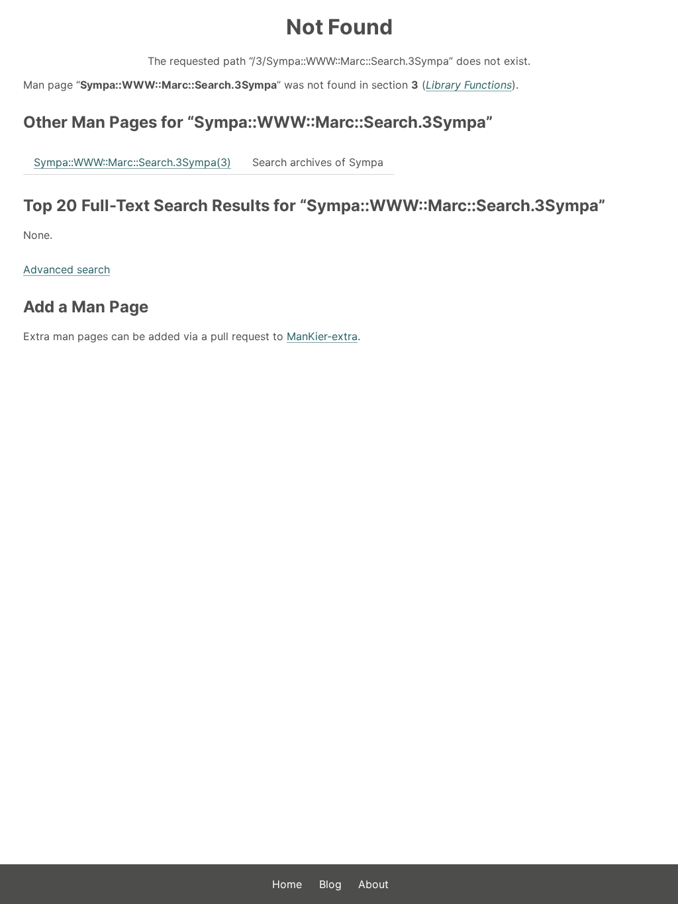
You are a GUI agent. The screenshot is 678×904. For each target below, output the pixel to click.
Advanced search (66, 269)
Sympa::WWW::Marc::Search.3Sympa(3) (132, 162)
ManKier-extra (322, 336)
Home (287, 884)
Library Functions (469, 84)
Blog (330, 884)
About (373, 884)
